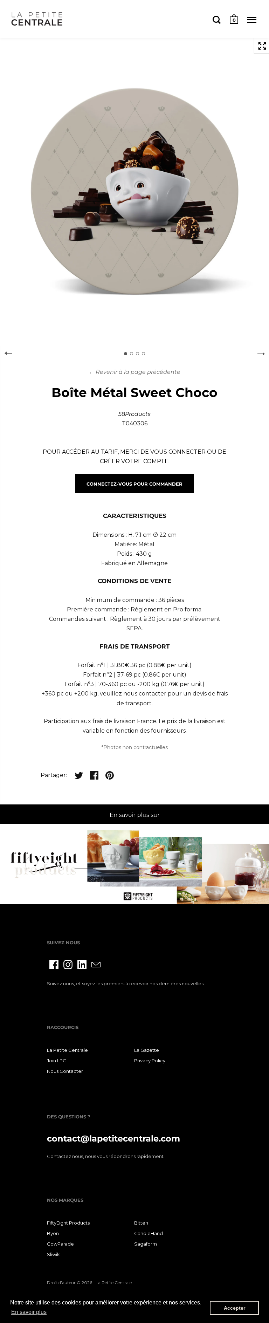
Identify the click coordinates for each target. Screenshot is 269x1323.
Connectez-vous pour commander (134, 484)
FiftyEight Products (68, 1223)
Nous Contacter (65, 1071)
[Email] (96, 964)
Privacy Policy (149, 1060)
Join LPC (56, 1060)
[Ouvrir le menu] (251, 19)
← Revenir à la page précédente (134, 372)
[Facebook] (53, 964)
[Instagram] (68, 964)
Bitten (141, 1223)
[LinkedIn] (82, 964)
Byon (53, 1233)
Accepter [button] (234, 1308)
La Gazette (146, 1050)
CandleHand (148, 1233)
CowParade (60, 1244)
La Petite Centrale (67, 1050)
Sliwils (53, 1254)
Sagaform (145, 1244)
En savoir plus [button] (29, 1312)
